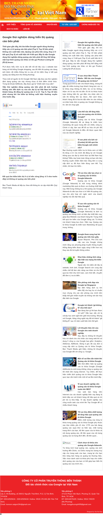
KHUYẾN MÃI (52, 25)
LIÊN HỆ (26, 29)
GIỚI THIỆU (11, 25)
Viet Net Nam (98, 511)
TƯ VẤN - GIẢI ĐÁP (69, 25)
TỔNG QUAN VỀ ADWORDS (31, 25)
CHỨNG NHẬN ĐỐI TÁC (91, 25)
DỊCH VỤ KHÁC (12, 29)
